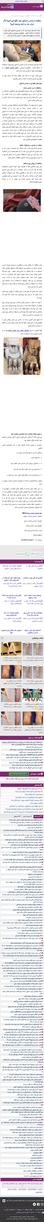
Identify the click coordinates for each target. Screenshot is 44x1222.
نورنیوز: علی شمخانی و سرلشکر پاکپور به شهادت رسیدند (27, 1107)
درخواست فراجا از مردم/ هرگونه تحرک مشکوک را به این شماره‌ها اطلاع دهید (22, 971)
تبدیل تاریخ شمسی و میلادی (25, 1212)
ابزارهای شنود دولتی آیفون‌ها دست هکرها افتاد (29, 887)
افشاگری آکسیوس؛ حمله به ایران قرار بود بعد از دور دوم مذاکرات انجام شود (22, 976)
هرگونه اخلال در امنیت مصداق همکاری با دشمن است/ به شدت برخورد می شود (21, 965)
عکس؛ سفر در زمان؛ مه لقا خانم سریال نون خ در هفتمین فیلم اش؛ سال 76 (23, 1029)
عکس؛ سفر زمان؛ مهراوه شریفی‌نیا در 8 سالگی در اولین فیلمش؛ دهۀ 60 (23, 1042)
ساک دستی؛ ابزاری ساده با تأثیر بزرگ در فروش (29, 789)
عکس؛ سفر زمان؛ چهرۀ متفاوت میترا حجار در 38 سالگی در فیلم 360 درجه (23, 1077)
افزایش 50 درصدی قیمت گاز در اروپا (32, 915)
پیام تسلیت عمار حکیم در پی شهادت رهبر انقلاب (29, 1127)
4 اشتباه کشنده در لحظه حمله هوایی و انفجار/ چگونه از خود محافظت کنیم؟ (22, 923)
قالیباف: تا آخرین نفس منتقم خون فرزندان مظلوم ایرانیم (27, 910)
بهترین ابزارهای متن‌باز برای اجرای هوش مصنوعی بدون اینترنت (25, 820)
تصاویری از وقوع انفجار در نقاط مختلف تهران (29, 999)
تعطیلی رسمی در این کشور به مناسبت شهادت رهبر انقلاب (27, 1132)
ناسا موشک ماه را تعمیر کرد (35, 877)
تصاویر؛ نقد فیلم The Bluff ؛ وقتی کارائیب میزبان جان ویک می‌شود (23, 755)
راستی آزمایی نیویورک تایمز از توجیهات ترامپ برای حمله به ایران (25, 1064)
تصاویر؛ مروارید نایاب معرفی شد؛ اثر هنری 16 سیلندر (28, 1009)
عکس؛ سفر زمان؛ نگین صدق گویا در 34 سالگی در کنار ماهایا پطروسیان (23, 1032)
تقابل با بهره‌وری (38, 1153)
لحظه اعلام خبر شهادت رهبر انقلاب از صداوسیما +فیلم (28, 1087)
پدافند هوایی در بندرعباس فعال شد (32, 1117)
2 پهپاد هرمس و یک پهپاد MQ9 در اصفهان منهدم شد (28, 889)
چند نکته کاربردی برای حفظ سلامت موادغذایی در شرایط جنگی (26, 750)
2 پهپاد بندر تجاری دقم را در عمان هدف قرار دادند (29, 989)
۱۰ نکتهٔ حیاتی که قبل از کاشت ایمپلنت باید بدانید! (28, 791)
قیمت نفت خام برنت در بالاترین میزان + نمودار (30, 920)
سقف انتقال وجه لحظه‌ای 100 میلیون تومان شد (29, 1004)
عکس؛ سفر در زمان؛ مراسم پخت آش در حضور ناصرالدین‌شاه (26, 943)
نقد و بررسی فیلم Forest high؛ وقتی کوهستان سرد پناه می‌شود (25, 1007)
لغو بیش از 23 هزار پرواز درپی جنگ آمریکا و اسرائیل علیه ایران (26, 867)
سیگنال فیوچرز (39, 1192)
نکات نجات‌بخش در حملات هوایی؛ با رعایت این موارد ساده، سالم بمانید (23, 1024)
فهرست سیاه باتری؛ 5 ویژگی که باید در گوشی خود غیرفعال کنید (25, 768)
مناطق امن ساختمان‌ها (36, 1160)
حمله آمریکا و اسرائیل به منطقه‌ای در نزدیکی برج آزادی (28, 1001)
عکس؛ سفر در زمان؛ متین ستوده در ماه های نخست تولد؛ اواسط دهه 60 (23, 860)
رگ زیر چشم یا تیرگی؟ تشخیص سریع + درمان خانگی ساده (26, 800)
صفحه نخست (39, 1209)
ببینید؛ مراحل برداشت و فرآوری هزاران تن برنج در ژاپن (28, 984)
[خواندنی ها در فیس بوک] (38, 1205)
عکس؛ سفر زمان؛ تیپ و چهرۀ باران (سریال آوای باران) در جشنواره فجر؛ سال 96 (21, 946)
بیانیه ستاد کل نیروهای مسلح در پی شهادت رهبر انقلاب (27, 1100)
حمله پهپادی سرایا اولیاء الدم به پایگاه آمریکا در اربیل (28, 1140)
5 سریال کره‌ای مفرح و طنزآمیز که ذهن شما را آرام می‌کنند (27, 765)
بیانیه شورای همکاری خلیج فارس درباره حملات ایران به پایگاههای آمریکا (23, 963)
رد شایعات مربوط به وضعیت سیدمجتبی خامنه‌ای (29, 905)
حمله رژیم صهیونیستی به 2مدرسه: (33, 1176)
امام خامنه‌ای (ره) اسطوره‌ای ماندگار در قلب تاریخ (29, 912)
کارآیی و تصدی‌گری (37, 1155)
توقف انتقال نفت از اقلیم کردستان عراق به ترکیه (30, 907)
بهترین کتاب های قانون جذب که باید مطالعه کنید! (28, 797)
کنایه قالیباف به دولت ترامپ (34, 828)
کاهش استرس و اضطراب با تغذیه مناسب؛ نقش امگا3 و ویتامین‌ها (24, 928)
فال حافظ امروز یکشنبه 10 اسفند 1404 (32, 1027)
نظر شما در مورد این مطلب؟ (18, 774)
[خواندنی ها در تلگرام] (34, 1205)
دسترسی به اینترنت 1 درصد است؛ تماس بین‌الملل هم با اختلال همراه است (23, 986)
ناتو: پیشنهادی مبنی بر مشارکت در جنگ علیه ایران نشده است (26, 822)
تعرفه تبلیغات (28, 1209)
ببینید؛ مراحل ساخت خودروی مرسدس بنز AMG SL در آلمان (26, 1012)
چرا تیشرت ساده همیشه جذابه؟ (33, 794)
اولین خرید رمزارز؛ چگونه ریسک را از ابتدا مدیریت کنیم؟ (27, 960)
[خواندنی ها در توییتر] (4, 1201)
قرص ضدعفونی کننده (35, 803)
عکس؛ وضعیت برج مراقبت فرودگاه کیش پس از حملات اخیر (26, 845)
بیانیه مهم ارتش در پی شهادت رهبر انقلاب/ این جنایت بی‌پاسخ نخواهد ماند (22, 1138)
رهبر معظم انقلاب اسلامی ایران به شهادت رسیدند (29, 1163)
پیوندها (19, 1209)
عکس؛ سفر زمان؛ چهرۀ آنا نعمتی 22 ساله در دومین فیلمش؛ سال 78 (24, 1040)
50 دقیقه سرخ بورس (36, 1158)
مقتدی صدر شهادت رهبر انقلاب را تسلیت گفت (30, 1097)
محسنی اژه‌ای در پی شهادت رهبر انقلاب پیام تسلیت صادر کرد (26, 1130)
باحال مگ (40, 1189)
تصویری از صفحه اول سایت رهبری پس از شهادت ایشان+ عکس (24, 1120)
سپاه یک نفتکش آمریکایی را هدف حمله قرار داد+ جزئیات (27, 852)
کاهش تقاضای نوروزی (36, 1150)
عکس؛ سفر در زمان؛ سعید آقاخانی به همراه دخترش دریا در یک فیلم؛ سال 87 (22, 895)
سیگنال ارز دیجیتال (12, 1189)
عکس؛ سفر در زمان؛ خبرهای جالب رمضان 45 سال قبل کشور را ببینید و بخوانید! (21, 953)
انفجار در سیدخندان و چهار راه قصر (33, 996)
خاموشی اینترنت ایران (36, 1173)
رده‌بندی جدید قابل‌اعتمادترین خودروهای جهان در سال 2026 (26, 1017)
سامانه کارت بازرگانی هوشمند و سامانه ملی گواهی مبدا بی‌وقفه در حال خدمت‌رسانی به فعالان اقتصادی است (24, 883)
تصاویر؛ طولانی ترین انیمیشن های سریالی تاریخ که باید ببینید (25, 763)
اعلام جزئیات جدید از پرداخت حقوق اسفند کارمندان (28, 936)
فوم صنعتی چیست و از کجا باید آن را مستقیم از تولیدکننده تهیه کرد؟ (23, 809)
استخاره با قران (10, 1209)
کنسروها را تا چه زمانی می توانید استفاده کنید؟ (30, 933)
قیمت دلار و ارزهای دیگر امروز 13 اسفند (32, 930)
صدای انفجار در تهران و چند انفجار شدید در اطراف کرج (28, 978)
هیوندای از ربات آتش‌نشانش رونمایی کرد (31, 879)
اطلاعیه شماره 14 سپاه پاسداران (34, 897)
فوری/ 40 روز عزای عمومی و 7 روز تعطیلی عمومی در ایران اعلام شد (24, 1090)
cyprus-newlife (32, 1189)
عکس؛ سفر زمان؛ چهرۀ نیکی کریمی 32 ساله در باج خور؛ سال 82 (25, 1055)
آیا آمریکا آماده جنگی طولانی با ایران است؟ (31, 1166)
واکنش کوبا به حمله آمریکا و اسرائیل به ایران (30, 1135)
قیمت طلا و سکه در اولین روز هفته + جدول (30, 760)
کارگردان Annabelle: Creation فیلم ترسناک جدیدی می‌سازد (26, 981)
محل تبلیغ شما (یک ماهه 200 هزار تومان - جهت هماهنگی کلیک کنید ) (22, 1184)
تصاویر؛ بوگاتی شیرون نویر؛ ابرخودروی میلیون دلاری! (28, 1014)
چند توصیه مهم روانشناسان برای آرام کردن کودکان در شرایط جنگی (25, 892)
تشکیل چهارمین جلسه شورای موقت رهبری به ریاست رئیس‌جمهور (25, 842)
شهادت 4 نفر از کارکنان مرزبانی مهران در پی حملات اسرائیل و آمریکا (25, 973)
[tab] (38, 816)
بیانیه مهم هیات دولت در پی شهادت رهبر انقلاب (29, 1095)
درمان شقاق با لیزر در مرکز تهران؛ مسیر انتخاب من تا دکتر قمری (25, 806)
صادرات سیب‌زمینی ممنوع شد (34, 917)
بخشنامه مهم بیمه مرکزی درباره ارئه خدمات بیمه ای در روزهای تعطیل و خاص (22, 968)
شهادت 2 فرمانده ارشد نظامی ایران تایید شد (30, 1115)
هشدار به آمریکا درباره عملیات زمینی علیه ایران (30, 825)
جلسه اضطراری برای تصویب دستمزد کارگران (30, 752)
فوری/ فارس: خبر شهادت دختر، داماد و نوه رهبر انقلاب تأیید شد (25, 1074)
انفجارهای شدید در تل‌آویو (35, 874)
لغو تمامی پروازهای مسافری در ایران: (32, 1171)
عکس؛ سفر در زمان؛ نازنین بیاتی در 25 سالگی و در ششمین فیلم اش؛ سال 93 (21, 1037)
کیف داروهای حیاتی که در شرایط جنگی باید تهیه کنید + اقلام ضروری (24, 757)
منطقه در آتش (38, 1168)
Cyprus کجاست (22, 1189)
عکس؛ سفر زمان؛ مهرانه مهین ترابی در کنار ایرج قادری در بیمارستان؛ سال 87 (22, 1067)
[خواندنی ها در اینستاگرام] (42, 1205)
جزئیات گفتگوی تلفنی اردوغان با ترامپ (32, 1057)
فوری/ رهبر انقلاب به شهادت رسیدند (32, 1084)
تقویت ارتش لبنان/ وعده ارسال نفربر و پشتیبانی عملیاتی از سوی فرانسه (23, 840)
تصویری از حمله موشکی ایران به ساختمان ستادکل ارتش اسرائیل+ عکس (23, 1147)
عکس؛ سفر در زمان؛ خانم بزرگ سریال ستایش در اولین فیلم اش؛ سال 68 (23, 1035)
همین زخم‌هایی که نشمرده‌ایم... (33, 747)
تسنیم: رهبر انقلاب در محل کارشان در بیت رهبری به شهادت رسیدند (24, 1092)
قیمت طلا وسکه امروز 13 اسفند (34, 925)
